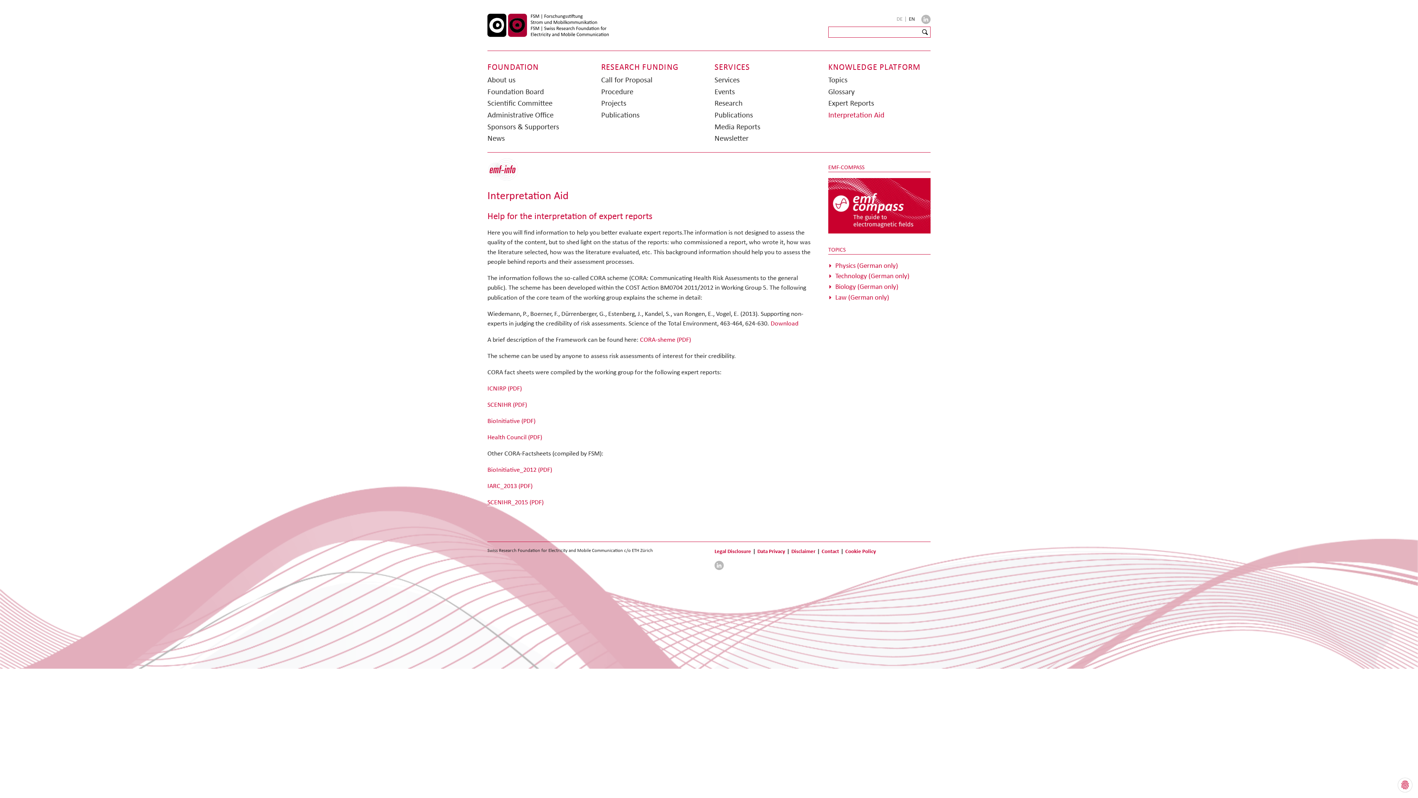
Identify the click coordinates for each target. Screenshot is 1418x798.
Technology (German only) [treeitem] (872, 276)
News (496, 138)
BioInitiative (511, 421)
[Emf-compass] (879, 205)
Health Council (514, 437)
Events (725, 91)
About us (501, 80)
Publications (620, 115)
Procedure (617, 91)
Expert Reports (851, 103)
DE (900, 19)
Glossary (841, 91)
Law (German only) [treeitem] (862, 297)
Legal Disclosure (733, 551)
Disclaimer (803, 551)
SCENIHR (507, 404)
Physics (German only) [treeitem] (866, 265)
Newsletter (732, 138)
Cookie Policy (860, 551)
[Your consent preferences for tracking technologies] (1405, 785)
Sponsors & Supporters (523, 127)
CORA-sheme (665, 339)
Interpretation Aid (856, 115)
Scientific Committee (519, 103)
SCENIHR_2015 (515, 502)
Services (727, 80)
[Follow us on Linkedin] (926, 19)
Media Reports (737, 127)
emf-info (508, 173)
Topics (837, 80)
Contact (830, 551)
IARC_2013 (509, 486)
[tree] (879, 281)
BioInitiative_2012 (519, 470)
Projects (613, 103)
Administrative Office (520, 115)
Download (784, 323)
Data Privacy (771, 551)
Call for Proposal (627, 80)
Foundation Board (515, 91)
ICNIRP (504, 388)
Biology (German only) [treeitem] (866, 286)
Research (729, 103)
